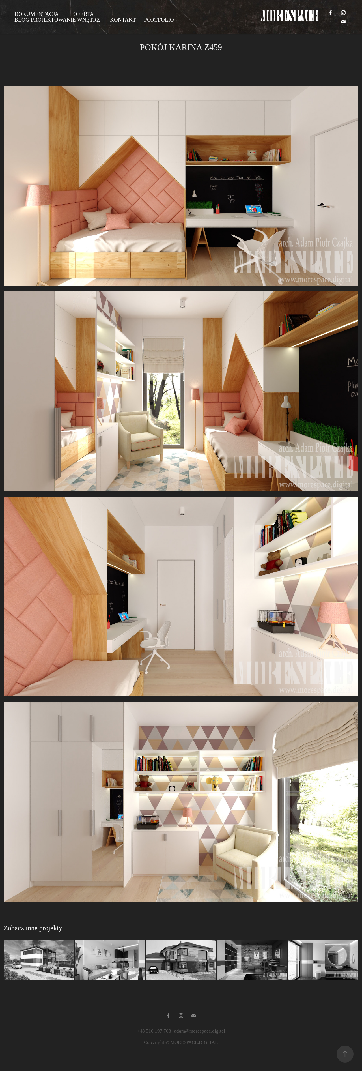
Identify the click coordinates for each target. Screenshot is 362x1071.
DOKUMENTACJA (36, 14)
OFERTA (83, 14)
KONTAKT (123, 20)
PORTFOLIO (159, 20)
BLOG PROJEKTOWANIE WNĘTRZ (57, 20)
